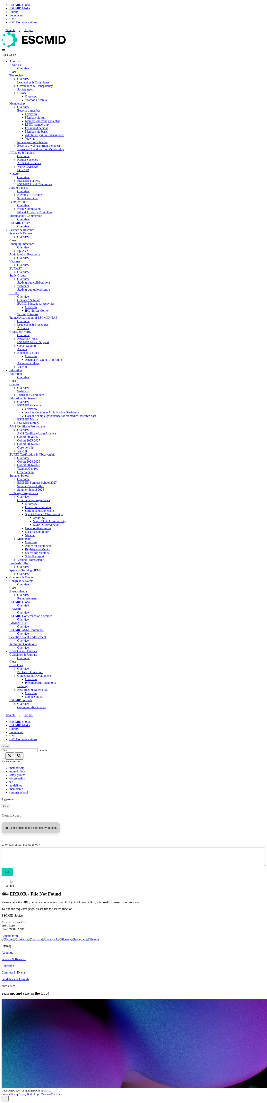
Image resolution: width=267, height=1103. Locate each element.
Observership (25, 447)
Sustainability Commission (25, 215)
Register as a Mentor (37, 549)
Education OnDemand (23, 398)
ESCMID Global (19, 4)
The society (16, 75)
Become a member (28, 110)
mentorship (16, 789)
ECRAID (23, 170)
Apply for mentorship (38, 545)
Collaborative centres (38, 528)
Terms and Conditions (30, 394)
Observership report (37, 531)
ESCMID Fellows (28, 180)
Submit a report (34, 556)
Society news (25, 89)
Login (29, 30)
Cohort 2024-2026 (28, 437)
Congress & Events (21, 577)
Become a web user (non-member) (38, 145)
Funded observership (38, 507)
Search (10, 30)
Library (14, 11)
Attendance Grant (28, 352)
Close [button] (12, 54)
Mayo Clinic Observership (49, 521)
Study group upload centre (33, 289)
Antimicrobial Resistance (24, 254)
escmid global (17, 771)
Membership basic (36, 131)
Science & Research (21, 229)
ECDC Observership (46, 524)
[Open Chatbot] (5, 1098)
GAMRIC (15, 609)
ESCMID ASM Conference (26, 630)
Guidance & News (28, 300)
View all (30, 138)
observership (17, 778)
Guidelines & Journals (23, 651)
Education (15, 370)
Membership (17, 103)
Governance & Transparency (35, 86)
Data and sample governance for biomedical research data (60, 416)
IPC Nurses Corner (37, 310)
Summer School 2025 (30, 489)
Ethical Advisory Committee (34, 212)
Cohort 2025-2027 (28, 440)
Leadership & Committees (33, 82)
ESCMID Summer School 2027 (37, 482)
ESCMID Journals (20, 700)
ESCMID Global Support (33, 342)
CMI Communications (23, 22)
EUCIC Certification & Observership (32, 454)
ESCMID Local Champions (34, 184)
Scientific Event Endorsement (27, 637)
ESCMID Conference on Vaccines (30, 616)
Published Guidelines (30, 672)
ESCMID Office (19, 222)
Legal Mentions (42, 1094)
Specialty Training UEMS (25, 570)
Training (22, 686)
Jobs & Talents (18, 187)
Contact (6, 1094)
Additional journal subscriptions (44, 135)
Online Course (34, 696)
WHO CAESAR (27, 166)
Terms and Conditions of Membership (40, 149)
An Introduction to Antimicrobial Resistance (52, 412)
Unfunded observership (39, 510)
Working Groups (27, 314)
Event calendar (18, 591)
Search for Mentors (37, 552)
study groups (17, 775)
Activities (23, 328)
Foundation (16, 15)
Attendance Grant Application (43, 359)
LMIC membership (37, 124)
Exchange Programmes (23, 493)
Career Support (26, 345)
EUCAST (15, 268)
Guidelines (16, 665)
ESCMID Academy (29, 405)
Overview (23, 68)
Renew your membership (32, 142)
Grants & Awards (20, 331)
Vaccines (14, 261)
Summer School (19, 475)
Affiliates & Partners (22, 152)
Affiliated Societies (29, 163)
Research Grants (27, 338)
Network (14, 173)
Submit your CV (27, 198)
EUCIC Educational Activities (36, 303)
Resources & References (32, 689)
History (21, 93)
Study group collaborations (33, 282)
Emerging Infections (21, 244)
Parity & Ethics (18, 201)
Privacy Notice (26, 1094)
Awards (22, 349)
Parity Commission (29, 208)
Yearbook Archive (36, 100)
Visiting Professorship (30, 559)
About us (15, 61)
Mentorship (24, 538)
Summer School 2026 (30, 486)
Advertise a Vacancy (30, 194)
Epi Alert (22, 251)
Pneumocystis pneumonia (40, 682)
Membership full (35, 117)
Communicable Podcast (31, 707)
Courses (14, 384)
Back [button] (5, 54)
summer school (18, 792)
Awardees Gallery (28, 363)
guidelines (15, 785)
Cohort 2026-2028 (28, 444)
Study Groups (18, 275)
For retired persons (36, 128)
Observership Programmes (33, 500)
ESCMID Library (28, 423)
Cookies (55, 1094)
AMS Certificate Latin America (36, 433)
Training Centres (27, 468)
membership (16, 768)
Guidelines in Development (34, 675)
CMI (12, 18)
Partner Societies (27, 159)
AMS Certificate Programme (27, 426)
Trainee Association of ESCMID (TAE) (33, 317)
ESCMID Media (19, 8)
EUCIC (14, 293)
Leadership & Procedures (32, 324)
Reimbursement (27, 598)
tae (11, 782)
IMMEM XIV (18, 623)
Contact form (10, 935)
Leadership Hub (19, 563)
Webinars (23, 286)
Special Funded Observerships (44, 514)
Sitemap (14, 1094)
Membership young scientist (42, 121)
